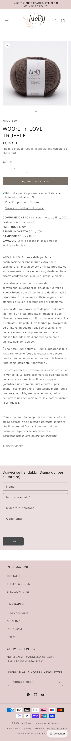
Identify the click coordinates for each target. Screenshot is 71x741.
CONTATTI (13, 575)
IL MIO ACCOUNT (17, 613)
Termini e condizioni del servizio (51, 728)
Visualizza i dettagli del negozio (24, 208)
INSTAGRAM (14, 628)
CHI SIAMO (13, 621)
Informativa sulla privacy (19, 728)
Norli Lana (26, 723)
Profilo (11, 636)
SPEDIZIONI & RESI (18, 591)
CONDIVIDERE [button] (14, 446)
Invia (13, 541)
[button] (7, 20)
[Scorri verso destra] (43, 112)
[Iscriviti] (59, 682)
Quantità (7, 162)
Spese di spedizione (38, 148)
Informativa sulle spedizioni (31, 733)
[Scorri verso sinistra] (28, 112)
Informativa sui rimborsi (47, 723)
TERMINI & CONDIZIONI (21, 583)
